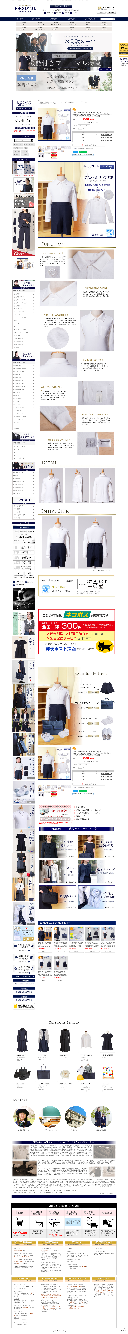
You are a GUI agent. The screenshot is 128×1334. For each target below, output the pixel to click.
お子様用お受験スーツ (55, 19)
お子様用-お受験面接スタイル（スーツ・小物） (51, 102)
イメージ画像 (84, 22)
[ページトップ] (124, 1330)
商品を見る (45, 951)
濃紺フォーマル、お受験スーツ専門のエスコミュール (26, 23)
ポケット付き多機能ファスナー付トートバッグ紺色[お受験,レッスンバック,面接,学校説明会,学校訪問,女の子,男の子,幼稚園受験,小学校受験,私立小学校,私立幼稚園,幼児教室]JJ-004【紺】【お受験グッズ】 (61, 947)
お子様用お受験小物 (90, 19)
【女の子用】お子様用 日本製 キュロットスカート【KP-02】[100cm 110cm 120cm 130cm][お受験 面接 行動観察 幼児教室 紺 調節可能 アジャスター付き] (45, 975)
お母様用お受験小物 (73, 19)
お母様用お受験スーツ (37, 19)
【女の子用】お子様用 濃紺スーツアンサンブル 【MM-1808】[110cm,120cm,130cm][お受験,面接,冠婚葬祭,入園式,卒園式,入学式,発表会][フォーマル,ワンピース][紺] (45, 946)
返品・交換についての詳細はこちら (84, 148)
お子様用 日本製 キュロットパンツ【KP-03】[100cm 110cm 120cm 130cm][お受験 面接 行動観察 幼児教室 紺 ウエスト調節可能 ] (61, 974)
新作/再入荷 (20, 19)
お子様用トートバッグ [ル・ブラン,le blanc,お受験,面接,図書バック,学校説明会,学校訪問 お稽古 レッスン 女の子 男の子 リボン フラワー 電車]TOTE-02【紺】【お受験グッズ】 (92, 946)
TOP (39, 100)
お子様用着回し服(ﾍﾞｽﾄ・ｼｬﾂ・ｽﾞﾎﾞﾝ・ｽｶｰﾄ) (76, 102)
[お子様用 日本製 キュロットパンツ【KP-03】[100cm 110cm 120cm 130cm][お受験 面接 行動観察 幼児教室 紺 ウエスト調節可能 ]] (61, 969)
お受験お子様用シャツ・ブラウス (47, 103)
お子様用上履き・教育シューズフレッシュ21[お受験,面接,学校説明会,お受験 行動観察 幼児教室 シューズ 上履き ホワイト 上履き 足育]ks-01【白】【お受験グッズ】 (76, 946)
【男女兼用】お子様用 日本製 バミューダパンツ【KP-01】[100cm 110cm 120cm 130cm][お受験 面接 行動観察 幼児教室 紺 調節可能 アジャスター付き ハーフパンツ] (108, 946)
